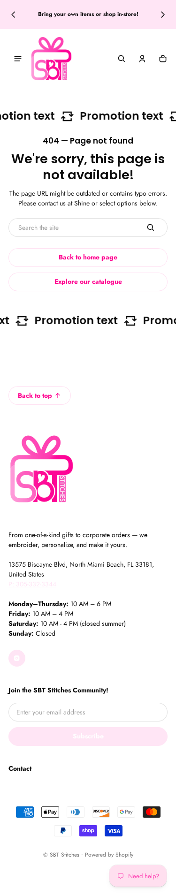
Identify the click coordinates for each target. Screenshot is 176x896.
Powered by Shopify (109, 854)
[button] (121, 58)
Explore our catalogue (88, 281)
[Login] (142, 58)
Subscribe (88, 736)
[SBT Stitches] (51, 59)
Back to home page (88, 257)
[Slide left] (13, 14)
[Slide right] (163, 14)
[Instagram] (16, 658)
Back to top (35, 395)
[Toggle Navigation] (17, 58)
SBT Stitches (64, 854)
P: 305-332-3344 (32, 584)
